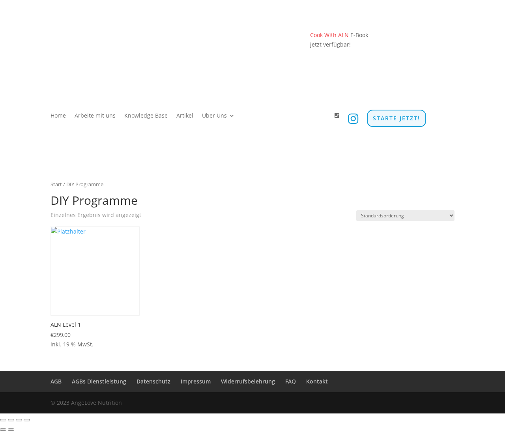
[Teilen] (19, 420)
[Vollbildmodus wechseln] (11, 420)
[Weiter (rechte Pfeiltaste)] (11, 429)
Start (56, 184)
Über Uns (214, 116)
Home (58, 116)
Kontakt (317, 381)
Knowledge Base (146, 116)
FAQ (290, 381)
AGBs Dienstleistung (99, 381)
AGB (56, 381)
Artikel (184, 116)
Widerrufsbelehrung (248, 381)
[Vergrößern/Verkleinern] (3, 420)
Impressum (196, 381)
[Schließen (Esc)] (27, 420)
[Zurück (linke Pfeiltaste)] (3, 429)
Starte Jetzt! (396, 118)
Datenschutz (153, 381)
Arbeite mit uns (95, 116)
